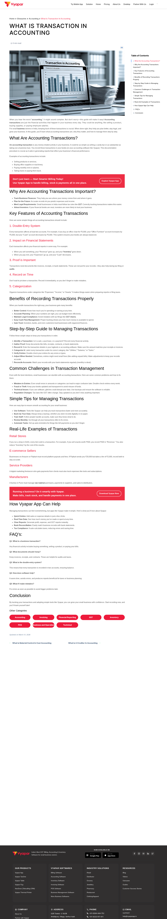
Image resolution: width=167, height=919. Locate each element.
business (21, 129)
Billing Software (56, 873)
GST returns (71, 317)
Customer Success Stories (132, 888)
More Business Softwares (60, 896)
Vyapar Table (19, 881)
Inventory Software (57, 881)
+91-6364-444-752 (96, 913)
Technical (67, 625)
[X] (152, 853)
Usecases (126, 881)
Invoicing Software (57, 884)
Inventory (114, 617)
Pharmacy (90, 888)
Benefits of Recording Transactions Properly (146, 78)
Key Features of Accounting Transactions (143, 72)
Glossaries (21, 19)
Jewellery (90, 884)
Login (151, 4)
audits (11, 269)
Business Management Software (62, 892)
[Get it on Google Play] (93, 855)
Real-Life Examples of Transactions (147, 102)
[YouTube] (143, 853)
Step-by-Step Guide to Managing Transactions (145, 84)
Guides (125, 884)
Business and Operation (43, 625)
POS (20, 625)
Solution (89, 4)
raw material (40, 483)
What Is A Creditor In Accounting (82, 643)
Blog (124, 873)
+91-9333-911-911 (96, 917)
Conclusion (139, 113)
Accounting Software (58, 877)
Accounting (34, 19)
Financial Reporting (67, 617)
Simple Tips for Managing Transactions (143, 97)
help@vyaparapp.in (130, 916)
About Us (116, 4)
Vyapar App (19, 873)
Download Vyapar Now (109, 493)
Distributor (90, 877)
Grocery (90, 881)
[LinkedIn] (148, 853)
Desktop (126, 4)
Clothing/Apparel (93, 896)
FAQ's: (137, 109)
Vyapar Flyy (19, 884)
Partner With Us (139, 4)
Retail (89, 873)
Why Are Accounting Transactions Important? (145, 66)
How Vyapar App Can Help (144, 105)
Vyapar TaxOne (20, 877)
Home (98, 4)
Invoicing (43, 617)
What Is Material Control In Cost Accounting (31, 643)
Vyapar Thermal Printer (23, 892)
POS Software (56, 888)
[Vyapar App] (14, 4)
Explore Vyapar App (110, 181)
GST (80, 204)
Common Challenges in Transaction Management (146, 90)
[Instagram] (139, 853)
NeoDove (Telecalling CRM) (25, 888)
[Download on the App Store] (110, 855)
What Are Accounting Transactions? (147, 61)
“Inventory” (67, 252)
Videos (125, 877)
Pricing (107, 4)
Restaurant (91, 892)
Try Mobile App (77, 4)
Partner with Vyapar (22, 918)
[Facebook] (134, 853)
